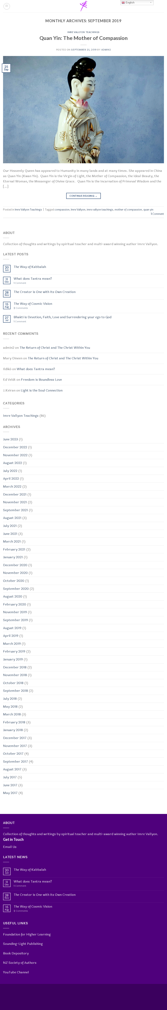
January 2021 (13, 557)
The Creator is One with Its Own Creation (45, 292)
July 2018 (10, 698)
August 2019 (12, 628)
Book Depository (16, 953)
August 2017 (12, 769)
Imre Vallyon (78, 210)
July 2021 (10, 525)
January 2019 (13, 659)
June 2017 (10, 785)
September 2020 (16, 588)
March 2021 (12, 541)
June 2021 (10, 533)
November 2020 (15, 572)
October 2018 (13, 682)
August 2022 (12, 462)
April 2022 (11, 478)
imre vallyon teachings (100, 210)
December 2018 (14, 667)
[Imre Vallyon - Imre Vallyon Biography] (83, 6)
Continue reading (83, 196)
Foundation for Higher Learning (27, 934)
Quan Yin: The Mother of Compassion (84, 38)
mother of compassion (128, 210)
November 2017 (15, 745)
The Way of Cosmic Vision (33, 304)
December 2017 (14, 737)
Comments (21, 308)
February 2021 (14, 549)
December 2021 (14, 494)
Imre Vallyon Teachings (83, 32)
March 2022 (12, 486)
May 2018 (10, 706)
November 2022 (15, 455)
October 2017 (13, 753)
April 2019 (10, 635)
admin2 (106, 50)
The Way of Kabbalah (30, 267)
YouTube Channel (16, 972)
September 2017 (15, 761)
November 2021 (15, 502)
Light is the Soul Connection (42, 390)
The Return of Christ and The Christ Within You (55, 347)
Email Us (9, 846)
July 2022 (10, 470)
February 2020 (14, 604)
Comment (157, 214)
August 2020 (12, 596)
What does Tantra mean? (33, 279)
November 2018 (15, 675)
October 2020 (13, 580)
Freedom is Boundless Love (41, 379)
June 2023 (10, 439)
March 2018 (12, 714)
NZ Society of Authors (19, 962)
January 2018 (13, 730)
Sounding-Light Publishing (23, 943)
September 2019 (15, 620)
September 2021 (15, 510)
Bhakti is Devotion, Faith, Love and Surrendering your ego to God (62, 317)
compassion (62, 210)
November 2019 (15, 612)
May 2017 (10, 792)
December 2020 (15, 565)
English (129, 2)
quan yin (148, 210)
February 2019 (14, 651)
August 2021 (12, 517)
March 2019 (12, 643)
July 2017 (10, 777)
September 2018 (15, 690)
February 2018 (14, 722)
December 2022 (15, 447)
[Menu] (6, 6)
